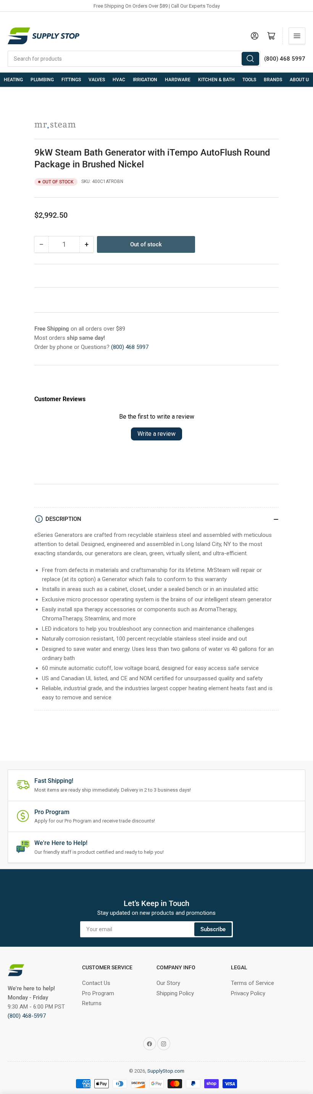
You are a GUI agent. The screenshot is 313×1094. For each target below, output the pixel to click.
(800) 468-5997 (27, 1015)
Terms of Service (252, 983)
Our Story (168, 983)
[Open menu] (297, 35)
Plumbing (42, 79)
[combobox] (134, 59)
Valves (97, 79)
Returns (92, 1003)
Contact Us (96, 983)
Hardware (177, 79)
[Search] (250, 58)
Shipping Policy (175, 993)
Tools (249, 79)
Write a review (156, 433)
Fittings (71, 79)
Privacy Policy (248, 993)
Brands (273, 79)
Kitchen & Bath (216, 79)
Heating (13, 79)
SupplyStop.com (165, 1071)
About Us (300, 79)
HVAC (119, 79)
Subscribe (213, 929)
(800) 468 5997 (129, 347)
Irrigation (145, 79)
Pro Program (98, 993)
